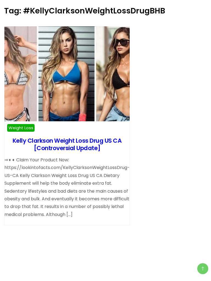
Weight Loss (21, 128)
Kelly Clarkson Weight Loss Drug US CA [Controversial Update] (67, 144)
